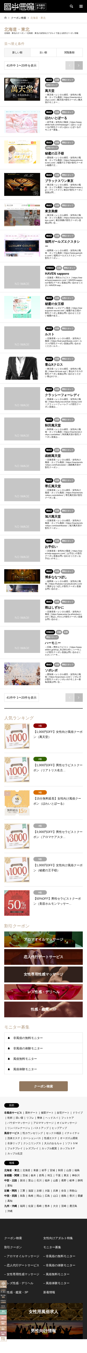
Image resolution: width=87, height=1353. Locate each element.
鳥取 (22, 1195)
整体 (39, 1117)
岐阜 (72, 1180)
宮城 (52, 1170)
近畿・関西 (10, 1190)
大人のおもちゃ (53, 1143)
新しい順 (17, 52)
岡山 (39, 1195)
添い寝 (19, 1117)
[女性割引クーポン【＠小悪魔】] (25, 6)
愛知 (9, 1185)
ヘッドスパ (51, 1117)
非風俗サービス (13, 1112)
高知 (9, 1200)
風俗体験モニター (25, 1069)
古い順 (43, 52)
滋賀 (30, 1190)
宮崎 (63, 1205)
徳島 (63, 1195)
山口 (55, 1195)
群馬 (41, 1175)
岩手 (44, 1170)
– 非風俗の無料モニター (59, 1256)
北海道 (26, 1170)
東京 (66, 1175)
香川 (72, 1195)
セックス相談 (53, 1133)
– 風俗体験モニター (56, 1283)
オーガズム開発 (69, 1138)
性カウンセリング (33, 1133)
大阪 (47, 1190)
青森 (35, 1170)
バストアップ (41, 1128)
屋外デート (31, 1112)
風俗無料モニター (25, 1058)
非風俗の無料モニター (28, 1038)
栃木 (33, 1175)
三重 (22, 1190)
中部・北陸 (10, 1180)
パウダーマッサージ (18, 1122)
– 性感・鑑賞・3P (16, 1292)
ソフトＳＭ (71, 1143)
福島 (77, 1170)
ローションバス (32, 1138)
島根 (30, 1195)
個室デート (47, 1112)
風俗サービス (11, 1133)
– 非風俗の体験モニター (59, 1265)
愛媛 (80, 1195)
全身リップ (13, 1143)
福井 (47, 1180)
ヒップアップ (59, 1128)
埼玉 (49, 1175)
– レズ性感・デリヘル (18, 1283)
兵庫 (55, 1190)
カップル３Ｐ (67, 1148)
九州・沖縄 (10, 1205)
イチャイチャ (72, 1133)
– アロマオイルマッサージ (21, 1256)
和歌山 (73, 1190)
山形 (68, 1170)
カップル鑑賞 (49, 1148)
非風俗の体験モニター (28, 1048)
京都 (39, 1190)
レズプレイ (32, 1148)
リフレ (30, 1117)
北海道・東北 (11, 1170)
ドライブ (78, 1112)
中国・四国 (10, 1195)
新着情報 (49, 1292)
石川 (39, 1180)
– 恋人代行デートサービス (21, 1265)
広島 (47, 1195)
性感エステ (50, 1138)
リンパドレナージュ (18, 1128)
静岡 (80, 1180)
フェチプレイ (15, 1148)
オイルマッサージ (67, 1122)
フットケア (67, 1117)
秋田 (60, 1170)
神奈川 (76, 1175)
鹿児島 (73, 1205)
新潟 (22, 1180)
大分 (55, 1205)
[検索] (71, 6)
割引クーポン (13, 1247)
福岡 (22, 1205)
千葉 (58, 1175)
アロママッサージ (43, 1122)
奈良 (63, 1190)
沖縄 (9, 1211)
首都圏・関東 (11, 1175)
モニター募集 (52, 1247)
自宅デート (63, 1112)
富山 (30, 1180)
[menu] (80, 6)
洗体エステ (13, 1138)
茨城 (25, 1175)
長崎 (39, 1205)
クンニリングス (32, 1143)
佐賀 (30, 1205)
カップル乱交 (15, 1153)
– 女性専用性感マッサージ (21, 1274)
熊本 (47, 1205)
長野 (63, 1180)
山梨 (55, 1180)
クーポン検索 (43, 1086)
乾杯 (9, 1117)
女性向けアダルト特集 (58, 1238)
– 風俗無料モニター (56, 1274)
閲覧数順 (69, 52)
